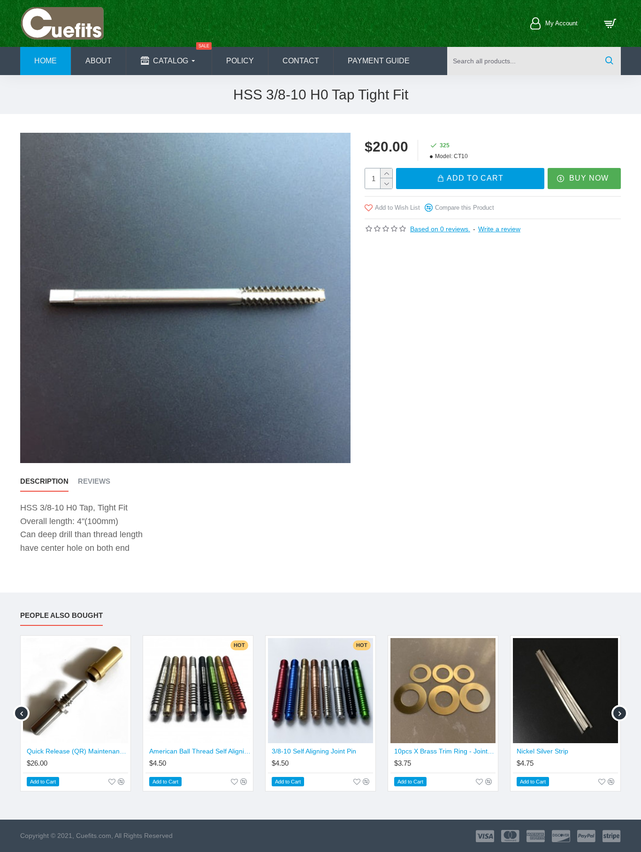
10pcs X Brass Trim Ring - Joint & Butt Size (445, 751)
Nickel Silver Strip (542, 751)
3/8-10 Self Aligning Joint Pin (314, 751)
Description (44, 481)
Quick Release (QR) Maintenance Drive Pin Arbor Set (77, 751)
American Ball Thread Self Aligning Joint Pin (200, 751)
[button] (21, 713)
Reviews (94, 481)
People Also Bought (61, 615)
